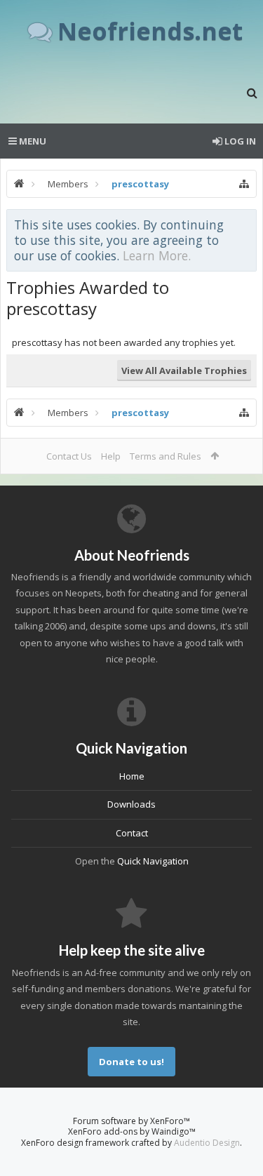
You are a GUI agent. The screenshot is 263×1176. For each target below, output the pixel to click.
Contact (132, 833)
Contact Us (69, 456)
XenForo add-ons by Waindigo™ (132, 1131)
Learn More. (157, 255)
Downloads (131, 804)
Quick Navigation (153, 861)
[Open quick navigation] (244, 184)
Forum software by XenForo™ (131, 1121)
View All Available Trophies (184, 370)
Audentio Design (207, 1143)
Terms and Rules (165, 456)
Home (131, 776)
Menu (31, 141)
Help (111, 456)
